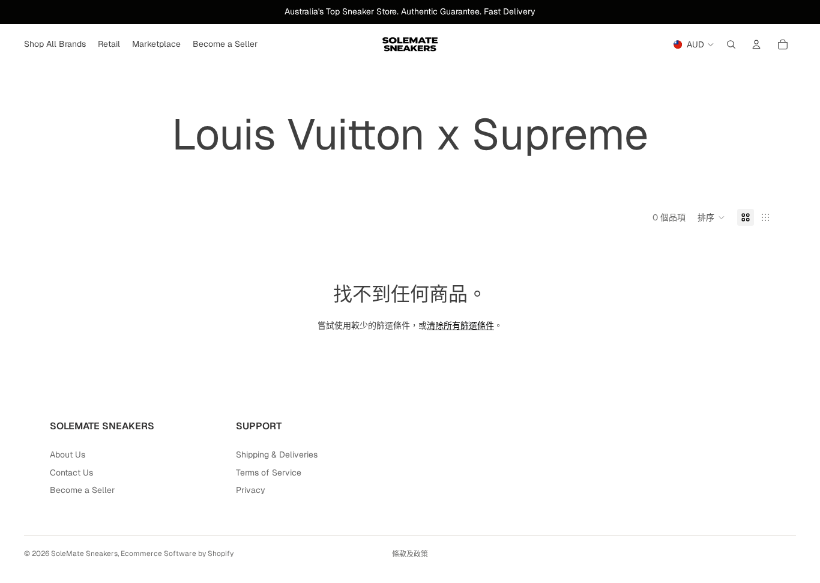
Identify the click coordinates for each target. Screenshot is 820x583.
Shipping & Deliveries (277, 454)
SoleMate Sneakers (84, 553)
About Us (67, 454)
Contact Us (71, 472)
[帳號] (756, 44)
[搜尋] (731, 44)
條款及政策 (410, 554)
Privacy (250, 490)
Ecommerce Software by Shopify (177, 553)
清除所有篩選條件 (460, 325)
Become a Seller (82, 490)
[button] (711, 217)
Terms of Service (268, 472)
